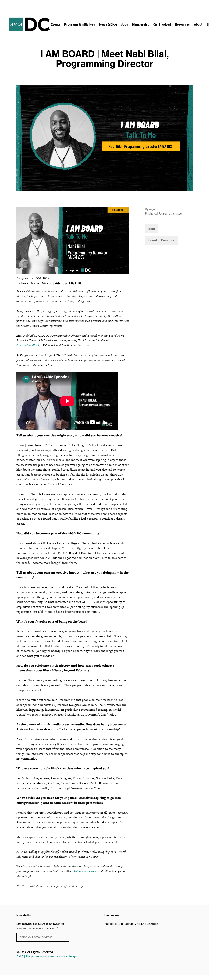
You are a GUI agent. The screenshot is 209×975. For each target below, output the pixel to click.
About (198, 24)
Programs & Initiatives (79, 24)
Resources (182, 24)
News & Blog (108, 24)
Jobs (124, 24)
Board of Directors (161, 240)
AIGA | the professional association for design (46, 956)
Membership (140, 24)
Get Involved (162, 24)
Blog (151, 229)
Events (55, 24)
